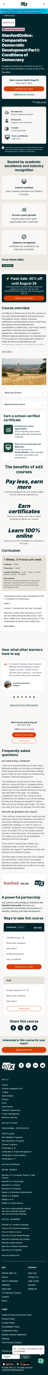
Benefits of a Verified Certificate (15, 1225)
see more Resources (10, 1255)
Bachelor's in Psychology (12, 1181)
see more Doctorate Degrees (14, 1214)
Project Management (10, 1114)
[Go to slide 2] (18, 697)
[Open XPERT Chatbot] (41, 1359)
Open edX (6, 1289)
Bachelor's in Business (11, 1188)
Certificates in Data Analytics (14, 1155)
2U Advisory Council (11, 1293)
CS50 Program (8, 1133)
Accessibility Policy (11, 1327)
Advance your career (24, 89)
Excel (4, 1103)
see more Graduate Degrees (14, 1211)
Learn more (38, 12)
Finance (5, 1099)
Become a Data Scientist (12, 1243)
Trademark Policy (10, 1330)
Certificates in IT (9, 1159)
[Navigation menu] (4, 4)
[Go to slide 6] (34, 697)
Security (31, 1285)
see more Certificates (11, 1164)
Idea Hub (32, 1273)
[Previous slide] (10, 697)
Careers (5, 1297)
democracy (9, 15)
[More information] (26, 293)
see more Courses (9, 1123)
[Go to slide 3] (22, 697)
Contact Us (33, 1277)
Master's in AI (8, 1199)
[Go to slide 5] (30, 697)
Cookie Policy (8, 1323)
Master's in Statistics (10, 1196)
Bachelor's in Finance (11, 1185)
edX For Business (10, 1281)
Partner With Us (9, 1273)
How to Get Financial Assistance (15, 1228)
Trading (5, 1092)
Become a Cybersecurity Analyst (16, 1239)
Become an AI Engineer (12, 1250)
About (4, 1277)
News (4, 1301)
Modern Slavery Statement (14, 1334)
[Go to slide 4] (26, 697)
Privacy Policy (8, 1319)
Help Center (33, 1281)
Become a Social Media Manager (16, 1235)
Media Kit (32, 1289)
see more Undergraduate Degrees (16, 1208)
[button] (21, 1065)
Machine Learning (9, 1117)
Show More (6, 72)
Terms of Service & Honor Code (16, 1315)
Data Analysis (7, 1096)
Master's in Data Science (12, 1203)
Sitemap (5, 1338)
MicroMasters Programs (12, 1137)
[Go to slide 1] (14, 697)
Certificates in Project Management (16, 1152)
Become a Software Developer (15, 1246)
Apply (25, 1356)
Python (5, 1085)
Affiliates (6, 1285)
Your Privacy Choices (12, 1342)
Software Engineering (11, 1110)
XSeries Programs (9, 1144)
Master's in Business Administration (17, 1192)
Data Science (7, 1106)
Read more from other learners (24, 705)
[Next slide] (38, 697)
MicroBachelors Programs (13, 1141)
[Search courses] (44, 4)
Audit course (40, 102)
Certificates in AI (9, 1148)
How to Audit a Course (11, 1232)
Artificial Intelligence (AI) (12, 1088)
